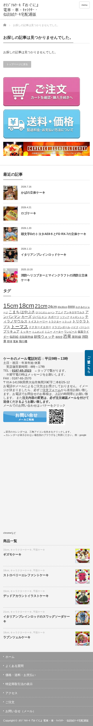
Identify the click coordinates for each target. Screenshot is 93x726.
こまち (14, 312)
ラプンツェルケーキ (16, 637)
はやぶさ (27, 312)
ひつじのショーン (45, 312)
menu (84, 5)
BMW (71, 306)
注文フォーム (52, 390)
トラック (67, 321)
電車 (15, 341)
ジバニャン (39, 317)
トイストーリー (38, 321)
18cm (26, 305)
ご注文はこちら (89, 363)
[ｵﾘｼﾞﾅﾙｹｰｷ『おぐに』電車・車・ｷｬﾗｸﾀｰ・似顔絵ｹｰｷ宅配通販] (21, 10)
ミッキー (25, 331)
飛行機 (23, 341)
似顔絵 (14, 336)
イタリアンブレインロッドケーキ (43, 254)
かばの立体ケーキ (33, 192)
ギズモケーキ (12, 554)
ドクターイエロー (40, 327)
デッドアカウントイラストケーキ (26, 596)
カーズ (26, 317)
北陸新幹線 (26, 336)
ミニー (48, 331)
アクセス (11, 693)
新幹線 (76, 336)
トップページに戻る (17, 64)
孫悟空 (59, 337)
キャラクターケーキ (21, 549)
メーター (58, 331)
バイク (75, 327)
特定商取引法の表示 (19, 684)
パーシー (84, 327)
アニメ (59, 312)
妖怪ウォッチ (44, 336)
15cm (10, 305)
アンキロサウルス (74, 312)
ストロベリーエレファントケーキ (26, 575)
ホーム (9, 657)
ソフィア (64, 317)
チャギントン (77, 317)
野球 (9, 341)
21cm (41, 306)
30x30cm (62, 307)
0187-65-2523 (21, 370)
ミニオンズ (38, 331)
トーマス (19, 326)
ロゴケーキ (28, 213)
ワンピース (70, 331)
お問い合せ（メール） (20, 711)
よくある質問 (14, 666)
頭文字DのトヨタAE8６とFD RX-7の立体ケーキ (53, 234)
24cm (52, 306)
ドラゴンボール (61, 327)
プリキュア (11, 331)
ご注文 (9, 702)
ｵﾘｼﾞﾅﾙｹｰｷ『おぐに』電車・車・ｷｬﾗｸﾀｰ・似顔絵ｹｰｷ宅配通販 (54, 720)
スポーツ (53, 317)
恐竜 (67, 336)
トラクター (54, 321)
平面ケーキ (39, 549)
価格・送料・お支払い (20, 675)
